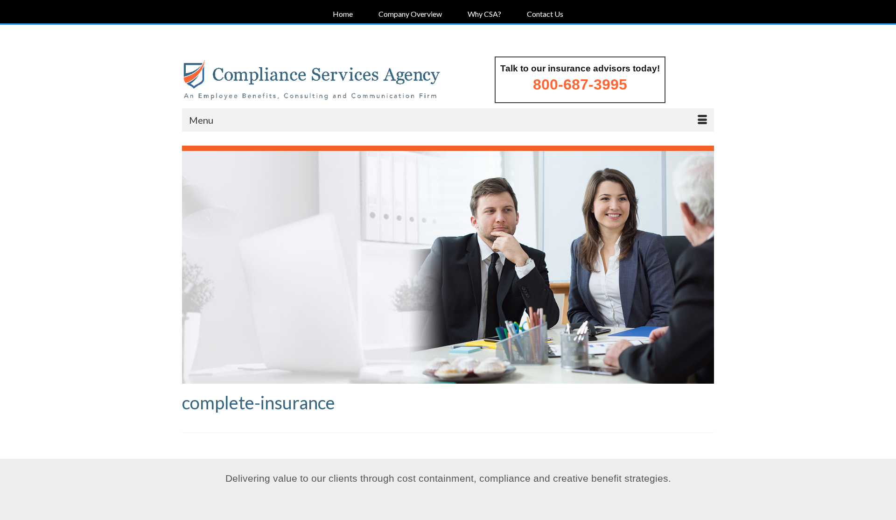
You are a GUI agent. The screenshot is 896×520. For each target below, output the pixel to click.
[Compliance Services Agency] (311, 80)
